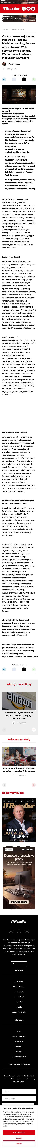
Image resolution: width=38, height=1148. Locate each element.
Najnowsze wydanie (19, 1056)
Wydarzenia (19, 1041)
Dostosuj (19, 1138)
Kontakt (19, 1007)
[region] (19, 1126)
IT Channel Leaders (19, 987)
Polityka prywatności (19, 1012)
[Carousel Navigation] (19, 729)
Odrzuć (19, 1144)
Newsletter (19, 1002)
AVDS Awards (19, 992)
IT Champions (19, 982)
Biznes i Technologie (18, 29)
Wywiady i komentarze (19, 1036)
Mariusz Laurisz (14, 64)
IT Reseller (5, 29)
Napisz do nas (18, 964)
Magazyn (19, 1051)
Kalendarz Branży (19, 997)
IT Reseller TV (19, 1046)
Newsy (19, 1031)
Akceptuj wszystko (19, 1132)
